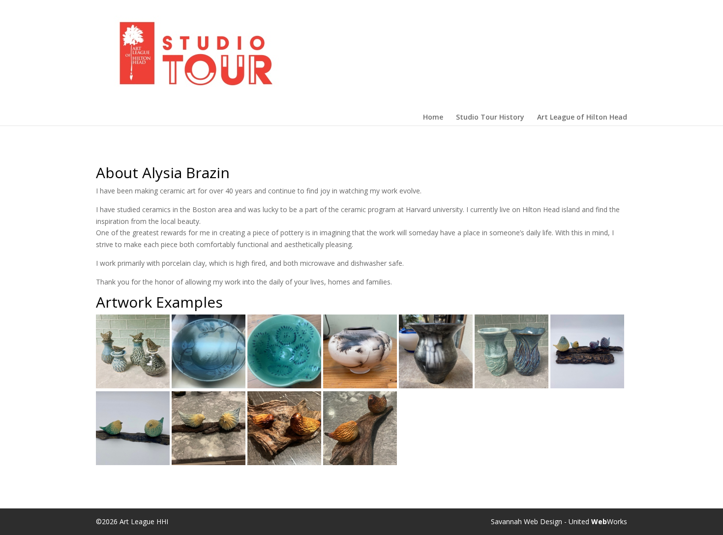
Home (433, 117)
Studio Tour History (490, 117)
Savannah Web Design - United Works (559, 521)
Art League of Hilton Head (582, 117)
